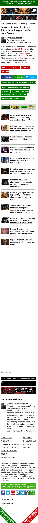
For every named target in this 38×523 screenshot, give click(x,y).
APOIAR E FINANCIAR (9, 451)
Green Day (23, 24)
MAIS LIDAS (27, 444)
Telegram (15, 91)
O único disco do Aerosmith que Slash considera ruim (22, 138)
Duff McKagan (23, 54)
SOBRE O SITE (6, 438)
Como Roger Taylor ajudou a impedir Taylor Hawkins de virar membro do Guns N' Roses (22, 196)
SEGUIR (4, 454)
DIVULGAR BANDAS (8, 447)
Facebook (25, 91)
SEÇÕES (26, 447)
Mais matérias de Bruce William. (19, 431)
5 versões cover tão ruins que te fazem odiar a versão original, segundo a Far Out (22, 171)
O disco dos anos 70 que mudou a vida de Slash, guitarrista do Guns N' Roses (22, 117)
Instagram (6, 95)
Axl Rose (31, 24)
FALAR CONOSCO (8, 457)
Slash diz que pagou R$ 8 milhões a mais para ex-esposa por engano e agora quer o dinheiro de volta (21, 208)
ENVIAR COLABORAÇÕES (11, 444)
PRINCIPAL (27, 438)
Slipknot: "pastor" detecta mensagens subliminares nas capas (22, 242)
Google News (7, 98)
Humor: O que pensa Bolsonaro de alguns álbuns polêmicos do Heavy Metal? (22, 231)
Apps (22, 98)
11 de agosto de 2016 (23, 42)
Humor (3, 24)
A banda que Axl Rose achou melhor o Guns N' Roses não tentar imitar (22, 160)
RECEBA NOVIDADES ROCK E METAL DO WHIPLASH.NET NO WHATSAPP (19, 3)
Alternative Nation (18, 40)
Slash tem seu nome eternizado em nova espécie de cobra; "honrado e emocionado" (22, 183)
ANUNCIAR (5, 441)
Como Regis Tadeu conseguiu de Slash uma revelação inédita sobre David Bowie (22, 220)
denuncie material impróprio (22, 476)
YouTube (23, 95)
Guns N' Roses (12, 24)
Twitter (15, 95)
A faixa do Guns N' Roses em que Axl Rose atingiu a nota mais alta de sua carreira (22, 128)
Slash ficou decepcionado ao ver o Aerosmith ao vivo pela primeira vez (22, 150)
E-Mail (16, 98)
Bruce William (16, 38)
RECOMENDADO (29, 441)
